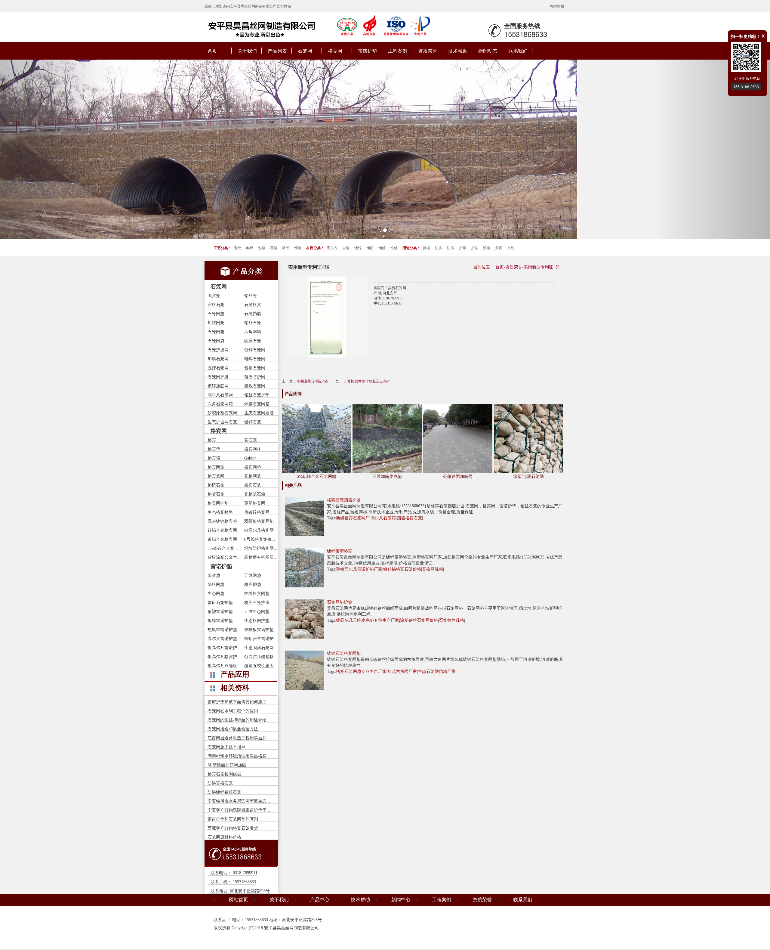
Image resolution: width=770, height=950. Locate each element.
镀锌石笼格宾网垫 (344, 653)
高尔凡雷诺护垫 (222, 638)
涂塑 (297, 247)
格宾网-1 (252, 449)
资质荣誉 (427, 51)
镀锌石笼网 (254, 350)
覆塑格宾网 (254, 503)
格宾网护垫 (218, 503)
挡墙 (426, 247)
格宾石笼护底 (257, 602)
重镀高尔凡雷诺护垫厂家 (359, 569)
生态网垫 (216, 593)
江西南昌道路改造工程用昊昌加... (239, 738)
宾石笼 (250, 440)
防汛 (450, 247)
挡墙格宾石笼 (409, 518)
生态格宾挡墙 (220, 512)
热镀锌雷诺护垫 (222, 629)
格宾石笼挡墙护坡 (344, 500)
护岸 (462, 247)
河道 (486, 247)
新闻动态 (487, 51)
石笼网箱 (216, 332)
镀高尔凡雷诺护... (224, 647)
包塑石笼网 (254, 368)
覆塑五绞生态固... (260, 666)
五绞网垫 (252, 575)
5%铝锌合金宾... (223, 548)
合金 (346, 247)
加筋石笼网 (218, 359)
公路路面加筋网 (458, 476)
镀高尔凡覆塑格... (260, 656)
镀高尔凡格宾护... (224, 656)
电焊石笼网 (254, 359)
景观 (498, 247)
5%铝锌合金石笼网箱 (316, 476)
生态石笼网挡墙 (259, 413)
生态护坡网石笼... (224, 422)
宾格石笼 (216, 304)
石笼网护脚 (218, 377)
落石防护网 (254, 377)
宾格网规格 (432, 569)
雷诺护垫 (367, 51)
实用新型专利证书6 (541, 267)
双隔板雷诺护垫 (259, 629)
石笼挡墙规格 (451, 620)
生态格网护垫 (257, 620)
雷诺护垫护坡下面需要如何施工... (239, 702)
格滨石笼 (216, 494)
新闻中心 (401, 899)
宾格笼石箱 (254, 494)
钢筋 (370, 247)
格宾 (212, 440)
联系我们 (518, 51)
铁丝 (394, 247)
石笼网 (305, 51)
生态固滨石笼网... (260, 647)
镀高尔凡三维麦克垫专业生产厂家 (367, 620)
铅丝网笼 (216, 322)
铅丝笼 (250, 295)
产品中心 (319, 899)
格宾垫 (214, 449)
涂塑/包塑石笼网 (528, 476)
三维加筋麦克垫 (387, 476)
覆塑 (273, 247)
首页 (212, 51)
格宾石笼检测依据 (224, 774)
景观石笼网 (254, 386)
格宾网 (335, 51)
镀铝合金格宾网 (222, 539)
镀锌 (358, 247)
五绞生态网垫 (257, 611)
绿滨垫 (214, 575)
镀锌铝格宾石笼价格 (402, 569)
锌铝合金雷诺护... (260, 638)
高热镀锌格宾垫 (222, 521)
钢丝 (382, 247)
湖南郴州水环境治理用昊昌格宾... (239, 756)
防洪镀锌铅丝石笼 (224, 792)
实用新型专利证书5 (312, 380)
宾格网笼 (252, 476)
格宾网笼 (216, 467)
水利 (510, 247)
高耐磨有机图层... (260, 557)
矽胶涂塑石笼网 (222, 413)
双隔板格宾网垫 (259, 521)
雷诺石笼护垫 (220, 602)
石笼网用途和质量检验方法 (233, 729)
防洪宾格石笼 (220, 783)
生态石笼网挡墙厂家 (437, 671)
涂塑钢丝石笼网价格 (419, 620)
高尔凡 (332, 247)
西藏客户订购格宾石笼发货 (233, 828)
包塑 (261, 247)
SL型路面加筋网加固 (227, 765)
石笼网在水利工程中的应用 (233, 711)
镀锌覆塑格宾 (339, 551)
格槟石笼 (216, 485)
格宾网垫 (252, 467)
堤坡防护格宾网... (260, 548)
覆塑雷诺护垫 (220, 611)
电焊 (249, 247)
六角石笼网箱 (220, 404)
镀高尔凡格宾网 (259, 530)
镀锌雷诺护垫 (220, 620)
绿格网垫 (216, 584)
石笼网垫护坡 (339, 602)
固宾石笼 (252, 341)
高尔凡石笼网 (220, 395)
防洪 (438, 247)
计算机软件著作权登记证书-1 (366, 380)
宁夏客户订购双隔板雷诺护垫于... (239, 810)
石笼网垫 (216, 313)
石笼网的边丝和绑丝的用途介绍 (237, 720)
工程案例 (397, 51)
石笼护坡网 (218, 350)
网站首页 (238, 899)
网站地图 (557, 5)
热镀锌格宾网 (257, 512)
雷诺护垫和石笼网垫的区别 (233, 819)
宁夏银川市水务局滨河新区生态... (239, 801)
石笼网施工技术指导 (226, 747)
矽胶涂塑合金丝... (224, 557)
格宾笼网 (216, 476)
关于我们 (247, 51)
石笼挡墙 (252, 313)
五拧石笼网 (218, 368)
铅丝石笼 (252, 322)
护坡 (474, 247)
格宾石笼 (252, 485)
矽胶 (285, 247)
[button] (58, 149)
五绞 (237, 247)
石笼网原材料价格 (224, 837)
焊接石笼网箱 (257, 404)
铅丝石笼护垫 (257, 395)
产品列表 (277, 51)
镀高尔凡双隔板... (224, 666)
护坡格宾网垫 (257, 593)
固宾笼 (214, 295)
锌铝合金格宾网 (222, 530)
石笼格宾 (252, 304)
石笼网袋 (216, 341)
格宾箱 (214, 458)
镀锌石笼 (252, 422)
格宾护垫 (252, 584)
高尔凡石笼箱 (383, 518)
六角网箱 (252, 332)
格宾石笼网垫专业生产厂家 (361, 671)
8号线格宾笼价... (259, 539)
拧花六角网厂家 (402, 671)
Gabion (250, 458)
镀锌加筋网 (218, 386)
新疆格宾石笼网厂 (353, 518)
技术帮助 (457, 51)
